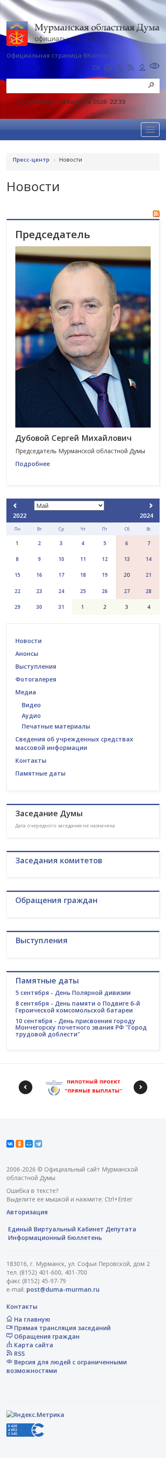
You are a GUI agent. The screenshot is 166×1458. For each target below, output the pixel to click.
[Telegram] (38, 1144)
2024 (146, 515)
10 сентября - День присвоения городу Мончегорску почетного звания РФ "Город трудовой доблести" (81, 1027)
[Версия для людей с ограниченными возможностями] (154, 67)
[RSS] (130, 68)
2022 (19, 515)
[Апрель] (15, 505)
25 (83, 591)
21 (149, 574)
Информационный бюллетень (54, 1238)
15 (17, 574)
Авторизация (27, 1212)
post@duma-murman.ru (63, 1289)
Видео (31, 705)
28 (149, 591)
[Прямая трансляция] (96, 68)
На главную (31, 1319)
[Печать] (107, 68)
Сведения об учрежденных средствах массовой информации (74, 743)
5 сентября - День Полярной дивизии (73, 993)
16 (39, 574)
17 (61, 574)
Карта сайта (32, 1345)
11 (83, 559)
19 (105, 574)
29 (17, 607)
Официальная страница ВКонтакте (61, 55)
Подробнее (32, 464)
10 (61, 559)
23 (39, 591)
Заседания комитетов (58, 860)
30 (39, 607)
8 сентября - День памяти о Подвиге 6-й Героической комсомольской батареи (77, 1006)
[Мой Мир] (29, 1144)
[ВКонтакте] (10, 1144)
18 (83, 574)
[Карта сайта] (119, 68)
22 (17, 591)
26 (105, 591)
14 (149, 559)
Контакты (30, 760)
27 (127, 591)
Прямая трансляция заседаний (61, 1328)
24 (61, 591)
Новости (28, 641)
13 (127, 559)
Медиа (25, 692)
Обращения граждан (46, 1336)
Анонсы (26, 653)
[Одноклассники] (19, 1144)
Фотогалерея (35, 679)
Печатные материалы (56, 726)
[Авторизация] (142, 68)
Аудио (31, 715)
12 (105, 559)
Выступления (35, 666)
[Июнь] (150, 505)
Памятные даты (40, 773)
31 (61, 607)
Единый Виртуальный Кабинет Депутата (71, 1229)
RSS (18, 1353)
